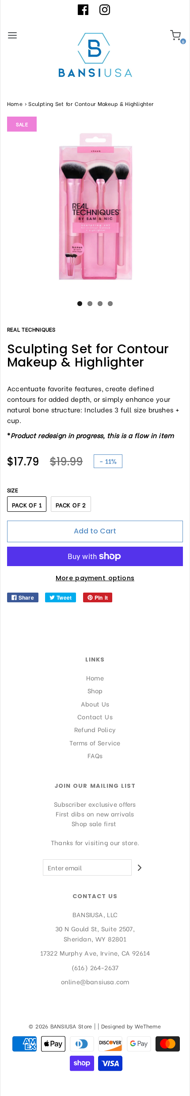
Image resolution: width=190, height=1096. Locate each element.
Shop (95, 690)
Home (15, 103)
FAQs (95, 755)
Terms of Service (94, 742)
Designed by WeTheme (131, 1026)
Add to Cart (95, 531)
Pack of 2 (71, 504)
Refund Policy (95, 729)
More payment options (95, 578)
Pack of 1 (27, 504)
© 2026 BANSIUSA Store (60, 1026)
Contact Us (95, 716)
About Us (95, 703)
